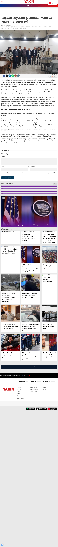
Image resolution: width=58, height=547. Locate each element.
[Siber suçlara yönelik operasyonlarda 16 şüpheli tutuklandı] (30, 283)
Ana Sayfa (8, 26)
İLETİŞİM (44, 389)
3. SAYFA (3, 26)
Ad (3, 166)
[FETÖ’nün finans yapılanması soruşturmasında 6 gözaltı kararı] (30, 342)
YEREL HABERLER (22, 28)
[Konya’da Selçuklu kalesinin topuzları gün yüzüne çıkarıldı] (10, 313)
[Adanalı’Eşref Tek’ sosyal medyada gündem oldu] (10, 342)
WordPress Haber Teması (20, 404)
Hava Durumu (33, 385)
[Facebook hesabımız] (22, 375)
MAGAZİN (7, 28)
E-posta (32, 166)
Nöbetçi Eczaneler (34, 389)
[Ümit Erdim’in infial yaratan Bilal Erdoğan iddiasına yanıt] (49, 342)
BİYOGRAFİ (14, 26)
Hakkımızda (45, 385)
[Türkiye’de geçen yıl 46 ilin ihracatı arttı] (49, 254)
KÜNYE (44, 387)
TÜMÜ (55, 183)
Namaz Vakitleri (33, 387)
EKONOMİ (28, 26)
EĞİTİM (23, 26)
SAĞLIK (12, 28)
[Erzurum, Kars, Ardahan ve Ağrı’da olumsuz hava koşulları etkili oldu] (30, 313)
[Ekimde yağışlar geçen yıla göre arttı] (49, 313)
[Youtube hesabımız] (29, 375)
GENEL (40, 26)
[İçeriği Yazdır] (18, 75)
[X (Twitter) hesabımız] (24, 375)
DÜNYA (19, 26)
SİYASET (16, 28)
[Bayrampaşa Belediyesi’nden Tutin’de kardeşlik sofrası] (30, 231)
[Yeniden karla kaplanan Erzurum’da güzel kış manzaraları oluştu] (10, 246)
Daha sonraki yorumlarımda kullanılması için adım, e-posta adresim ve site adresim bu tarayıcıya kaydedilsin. (28, 173)
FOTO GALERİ (34, 26)
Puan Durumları (33, 391)
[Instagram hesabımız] (26, 375)
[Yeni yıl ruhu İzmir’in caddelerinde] (49, 275)
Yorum (4, 156)
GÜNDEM (45, 26)
